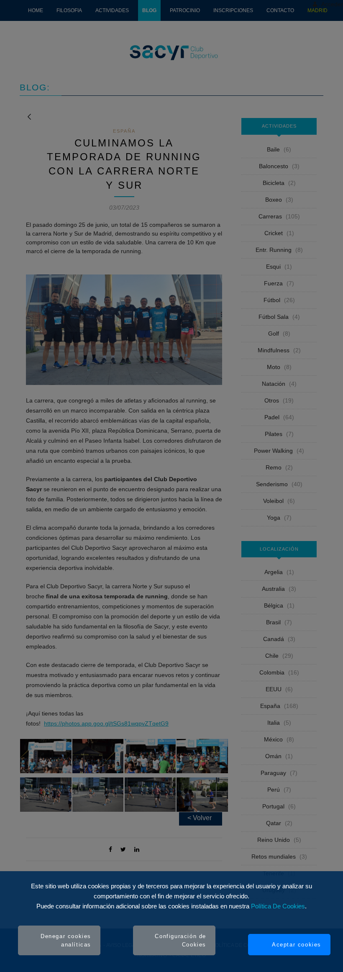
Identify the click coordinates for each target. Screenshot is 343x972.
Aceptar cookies (296, 944)
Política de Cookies (278, 906)
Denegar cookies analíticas (66, 940)
